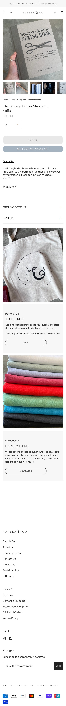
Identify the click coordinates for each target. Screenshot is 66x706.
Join (58, 666)
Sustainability (11, 570)
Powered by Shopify (48, 686)
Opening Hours (12, 553)
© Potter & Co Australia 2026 (18, 686)
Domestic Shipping (14, 600)
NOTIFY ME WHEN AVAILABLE (33, 148)
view (26, 343)
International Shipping (16, 606)
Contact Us (9, 558)
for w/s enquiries (33, 3)
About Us (8, 547)
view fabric (26, 471)
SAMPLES (8, 218)
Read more (9, 187)
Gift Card (8, 576)
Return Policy (10, 618)
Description (8, 161)
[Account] (54, 12)
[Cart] (61, 12)
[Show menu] (5, 12)
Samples (8, 595)
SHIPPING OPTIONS (14, 207)
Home (5, 99)
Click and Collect (13, 612)
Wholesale (9, 564)
